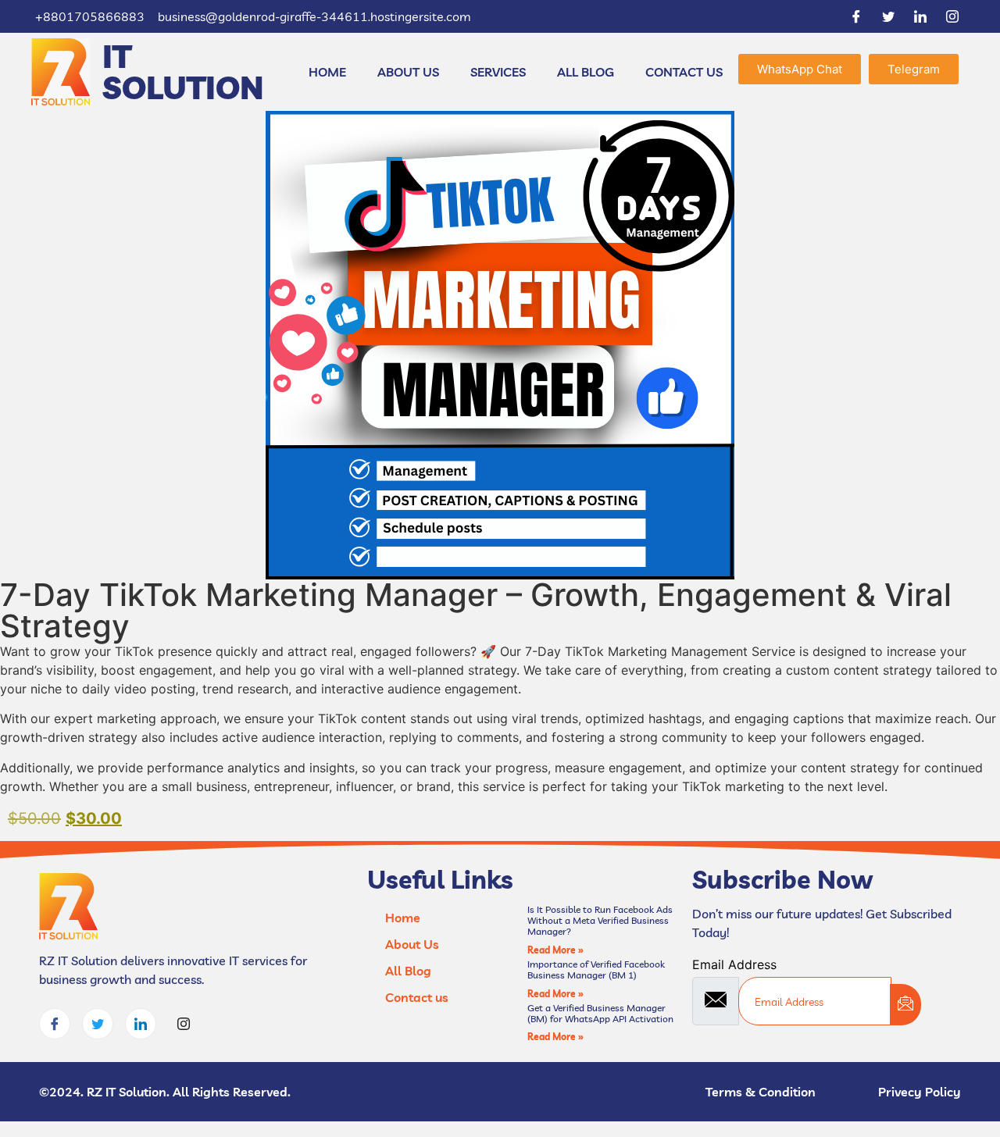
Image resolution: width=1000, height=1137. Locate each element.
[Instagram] (952, 16)
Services (498, 72)
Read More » (555, 950)
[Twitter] (888, 16)
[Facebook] (856, 16)
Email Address (734, 964)
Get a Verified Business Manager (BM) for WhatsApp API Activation (600, 1013)
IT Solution (183, 72)
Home (327, 72)
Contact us (684, 72)
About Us (408, 72)
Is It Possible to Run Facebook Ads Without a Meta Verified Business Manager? (600, 921)
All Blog (585, 72)
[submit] (905, 1004)
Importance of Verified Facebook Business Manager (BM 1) (596, 969)
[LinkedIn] (920, 16)
